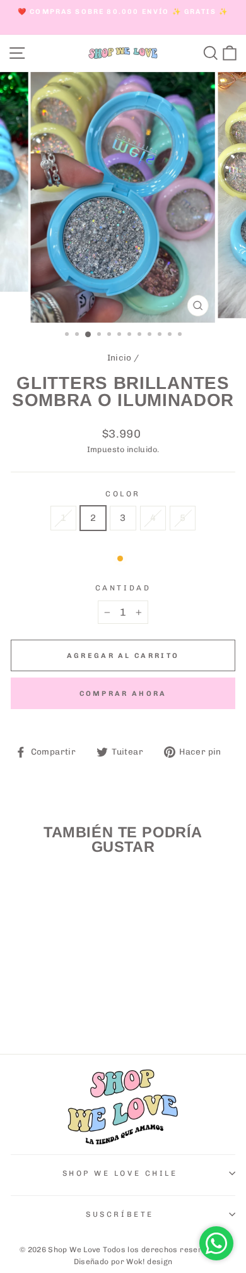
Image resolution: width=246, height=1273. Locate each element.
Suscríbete (119, 1214)
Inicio (119, 357)
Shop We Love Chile (120, 1173)
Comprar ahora (123, 694)
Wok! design (149, 1261)
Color (123, 493)
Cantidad (123, 587)
